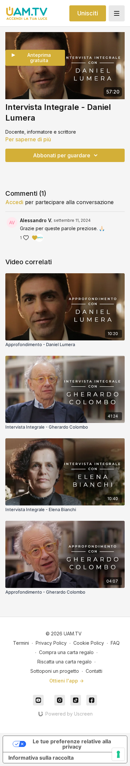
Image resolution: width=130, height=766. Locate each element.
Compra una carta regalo (66, 652)
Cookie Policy (88, 643)
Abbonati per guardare (61, 155)
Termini (21, 643)
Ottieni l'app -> (66, 680)
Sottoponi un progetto (54, 671)
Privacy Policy (51, 643)
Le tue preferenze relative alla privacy (72, 744)
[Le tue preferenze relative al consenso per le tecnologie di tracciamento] (118, 754)
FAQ (115, 643)
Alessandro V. (36, 220)
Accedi (14, 202)
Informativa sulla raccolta (41, 757)
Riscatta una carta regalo (64, 661)
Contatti (94, 671)
